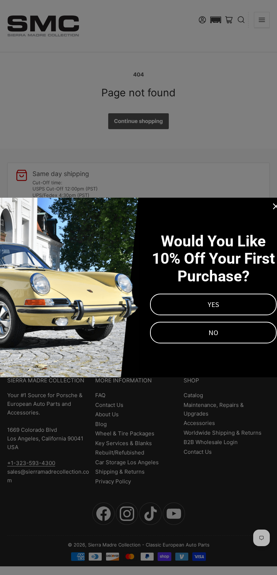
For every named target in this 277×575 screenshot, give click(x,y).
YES (213, 304)
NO (213, 332)
